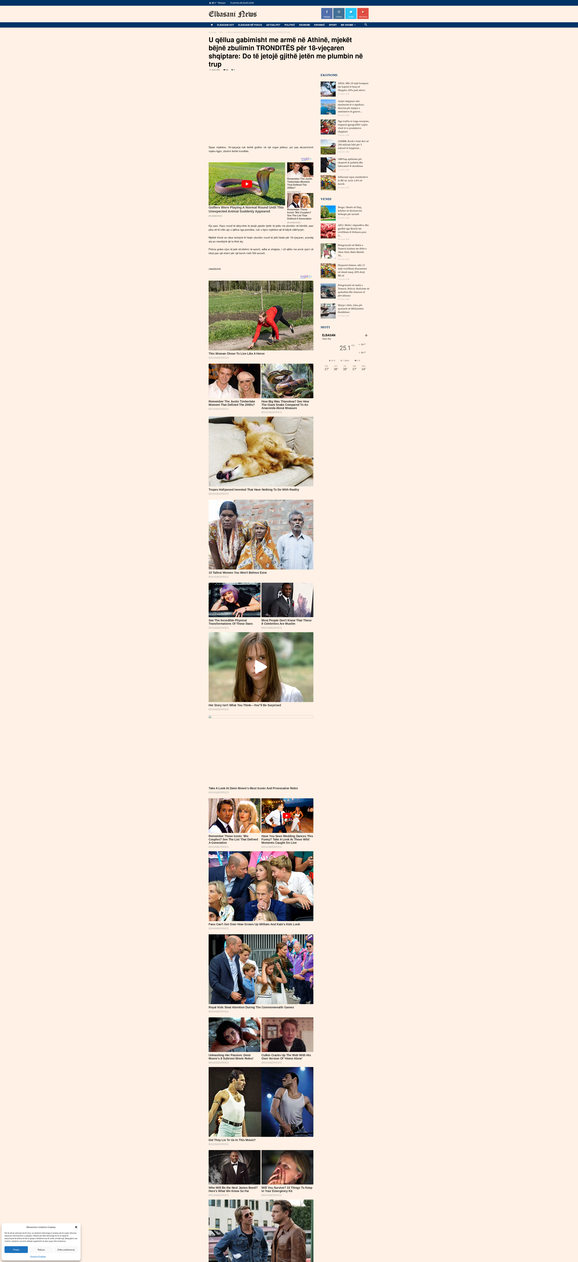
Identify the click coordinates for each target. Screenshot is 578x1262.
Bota (221, 32)
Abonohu (363, 9)
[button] (76, 1227)
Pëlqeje (327, 9)
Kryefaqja (212, 32)
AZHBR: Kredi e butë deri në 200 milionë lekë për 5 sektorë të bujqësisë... (353, 145)
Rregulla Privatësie (38, 1256)
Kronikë (319, 24)
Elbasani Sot (225, 24)
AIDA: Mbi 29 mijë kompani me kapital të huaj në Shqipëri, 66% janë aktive (353, 87)
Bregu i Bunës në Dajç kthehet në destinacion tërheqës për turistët (350, 211)
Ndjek (339, 9)
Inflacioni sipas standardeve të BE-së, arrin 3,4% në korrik (353, 180)
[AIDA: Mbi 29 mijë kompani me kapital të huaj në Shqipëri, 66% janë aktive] (328, 89)
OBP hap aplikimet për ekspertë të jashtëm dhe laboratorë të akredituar (350, 162)
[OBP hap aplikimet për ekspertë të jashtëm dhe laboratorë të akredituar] (328, 164)
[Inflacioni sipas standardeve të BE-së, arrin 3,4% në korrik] (328, 182)
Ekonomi (304, 24)
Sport (333, 24)
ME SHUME (347, 24)
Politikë (289, 24)
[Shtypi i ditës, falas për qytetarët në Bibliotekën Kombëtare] (328, 311)
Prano (16, 1249)
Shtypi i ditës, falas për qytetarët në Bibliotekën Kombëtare (351, 309)
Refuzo (41, 1249)
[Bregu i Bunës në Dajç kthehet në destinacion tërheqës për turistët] (328, 213)
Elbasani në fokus (250, 24)
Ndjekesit (351, 9)
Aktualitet (273, 24)
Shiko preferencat (66, 1249)
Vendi (326, 199)
